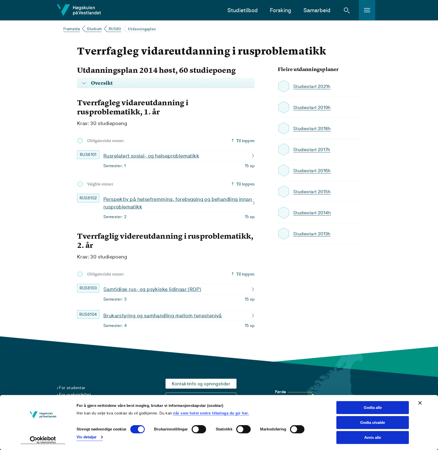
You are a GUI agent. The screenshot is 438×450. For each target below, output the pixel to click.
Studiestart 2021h (312, 86)
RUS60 (115, 29)
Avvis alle (372, 437)
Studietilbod (242, 10)
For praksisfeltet (75, 394)
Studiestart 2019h (312, 107)
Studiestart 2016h (312, 170)
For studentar (72, 387)
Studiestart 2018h (312, 128)
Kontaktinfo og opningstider (201, 383)
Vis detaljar (87, 437)
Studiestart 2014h (312, 212)
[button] (347, 10)
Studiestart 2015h (312, 191)
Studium (94, 29)
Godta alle (373, 407)
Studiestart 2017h (311, 149)
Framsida (71, 29)
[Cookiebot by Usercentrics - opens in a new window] (43, 440)
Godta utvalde (372, 422)
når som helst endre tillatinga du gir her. (211, 413)
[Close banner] (420, 403)
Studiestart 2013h (312, 233)
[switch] (199, 429)
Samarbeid (317, 10)
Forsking (280, 10)
